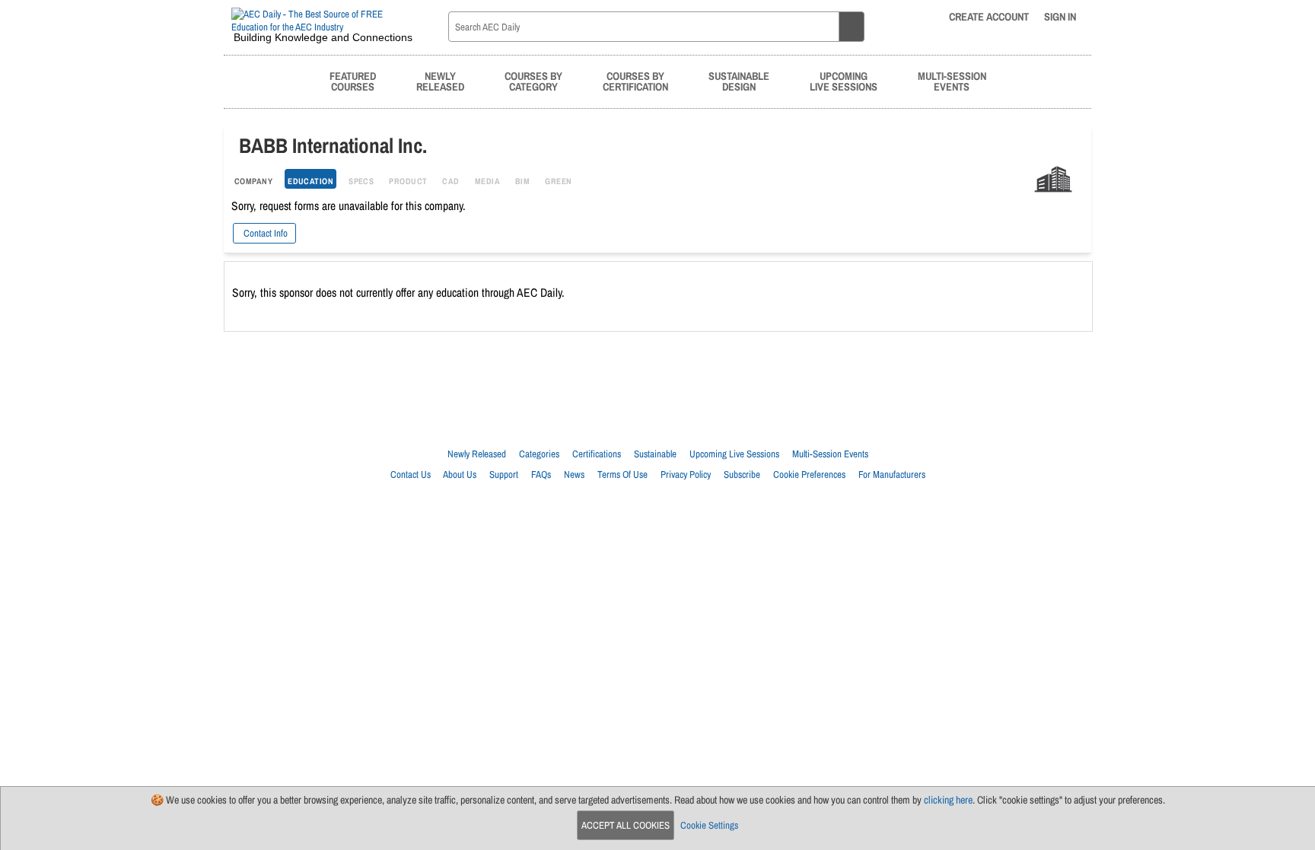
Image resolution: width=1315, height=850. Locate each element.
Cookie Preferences (809, 474)
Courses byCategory (533, 81)
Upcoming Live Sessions (734, 453)
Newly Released (476, 453)
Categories (539, 453)
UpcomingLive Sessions (843, 81)
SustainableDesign (738, 81)
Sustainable (655, 453)
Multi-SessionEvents (952, 81)
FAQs (541, 474)
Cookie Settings (709, 825)
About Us (459, 474)
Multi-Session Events (830, 453)
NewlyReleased (440, 81)
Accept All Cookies (625, 825)
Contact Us (410, 474)
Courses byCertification (635, 81)
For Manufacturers (891, 474)
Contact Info (264, 233)
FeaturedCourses (353, 81)
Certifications (596, 453)
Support (503, 474)
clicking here (948, 800)
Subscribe (742, 474)
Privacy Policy (686, 474)
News (574, 474)
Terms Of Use (622, 474)
